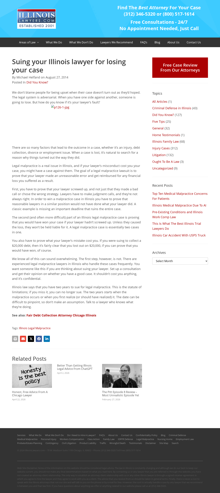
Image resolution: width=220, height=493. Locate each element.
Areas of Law (27, 42)
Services (21, 435)
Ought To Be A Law (165, 162)
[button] (15, 339)
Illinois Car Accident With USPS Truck (179, 235)
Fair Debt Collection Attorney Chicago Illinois (61, 315)
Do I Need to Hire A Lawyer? (81, 435)
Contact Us (194, 42)
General (158, 128)
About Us (173, 42)
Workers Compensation (72, 439)
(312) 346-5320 (108, 450)
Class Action (93, 439)
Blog (157, 42)
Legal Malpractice (145, 439)
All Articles (159, 101)
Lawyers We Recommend (116, 42)
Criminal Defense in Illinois (171, 108)
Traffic (103, 443)
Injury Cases (161, 148)
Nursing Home (164, 439)
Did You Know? (37, 82)
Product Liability (88, 443)
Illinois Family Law (165, 141)
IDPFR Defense (125, 439)
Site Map (163, 443)
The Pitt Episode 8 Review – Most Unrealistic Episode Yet (120, 393)
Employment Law (185, 439)
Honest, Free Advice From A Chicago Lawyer (30, 393)
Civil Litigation (69, 443)
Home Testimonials (166, 135)
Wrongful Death (117, 443)
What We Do (54, 42)
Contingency (52, 443)
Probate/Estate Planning (29, 443)
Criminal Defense (177, 435)
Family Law (108, 439)
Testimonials (135, 443)
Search (175, 443)
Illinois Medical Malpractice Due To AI (179, 205)
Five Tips (158, 121)
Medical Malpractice (27, 439)
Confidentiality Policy (146, 435)
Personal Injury (48, 439)
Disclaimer (150, 443)
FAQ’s (143, 42)
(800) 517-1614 (133, 450)
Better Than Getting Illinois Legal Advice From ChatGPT (74, 367)
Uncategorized (162, 168)
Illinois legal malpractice (35, 328)
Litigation (159, 155)
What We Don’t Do (81, 42)
